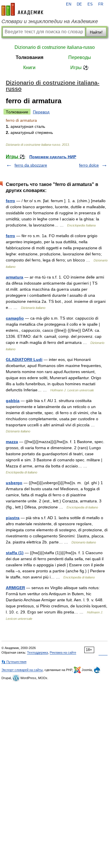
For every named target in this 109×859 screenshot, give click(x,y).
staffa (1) (15, 552)
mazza (12, 441)
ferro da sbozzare (31, 165)
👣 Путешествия (13, 661)
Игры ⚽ (79, 67)
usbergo (14, 482)
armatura (14, 277)
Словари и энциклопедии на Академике (49, 21)
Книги (29, 67)
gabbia (12, 400)
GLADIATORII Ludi (24, 359)
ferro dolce (89, 165)
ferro (10, 200)
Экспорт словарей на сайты (22, 670)
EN (68, 4)
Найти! (96, 32)
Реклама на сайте (63, 652)
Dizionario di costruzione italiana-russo (55, 47)
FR (100, 4)
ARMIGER (15, 587)
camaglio (15, 318)
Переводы (79, 57)
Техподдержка (37, 652)
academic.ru (22, 9)
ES (90, 4)
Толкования (29, 57)
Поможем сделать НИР (52, 156)
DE (79, 4)
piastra (12, 517)
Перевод (41, 112)
